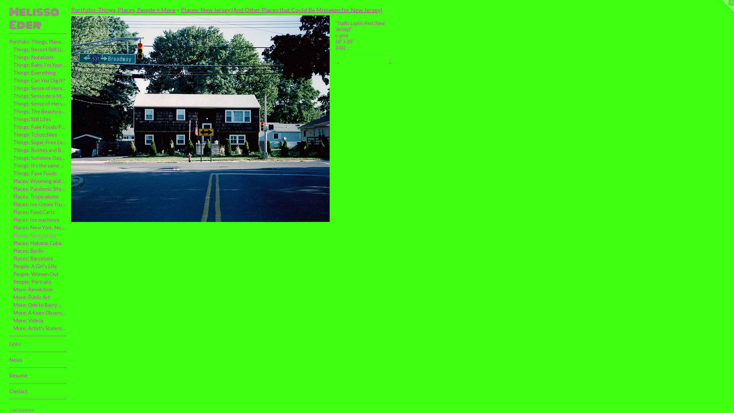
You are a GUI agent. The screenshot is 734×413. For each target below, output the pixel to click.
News (15, 359)
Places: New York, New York (40, 227)
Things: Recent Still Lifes (40, 49)
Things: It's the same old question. (40, 165)
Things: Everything (34, 72)
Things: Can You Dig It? (39, 80)
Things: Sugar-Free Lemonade (40, 142)
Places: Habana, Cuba (37, 243)
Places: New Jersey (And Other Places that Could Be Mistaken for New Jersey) (281, 9)
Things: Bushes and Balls (40, 150)
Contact (18, 391)
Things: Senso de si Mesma (40, 96)
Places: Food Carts (34, 212)
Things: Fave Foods (35, 173)
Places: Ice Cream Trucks (40, 204)
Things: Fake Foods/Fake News (40, 127)
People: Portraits (32, 281)
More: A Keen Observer (40, 312)
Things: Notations (33, 57)
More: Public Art (31, 297)
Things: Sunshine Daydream (40, 158)
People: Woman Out (35, 274)
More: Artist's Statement (40, 328)
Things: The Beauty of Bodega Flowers (40, 111)
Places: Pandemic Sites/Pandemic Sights (40, 189)
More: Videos (28, 320)
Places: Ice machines (36, 220)
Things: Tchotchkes (35, 134)
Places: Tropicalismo (36, 196)
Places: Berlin (28, 251)
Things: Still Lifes (32, 119)
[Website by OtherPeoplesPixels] (722, 11)
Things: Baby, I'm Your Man (40, 65)
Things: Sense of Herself (40, 88)
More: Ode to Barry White (40, 305)
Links (15, 344)
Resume (18, 375)
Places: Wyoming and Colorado (40, 181)
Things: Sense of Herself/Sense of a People (40, 103)
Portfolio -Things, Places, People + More (38, 41)
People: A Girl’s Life (35, 266)
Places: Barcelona (33, 258)
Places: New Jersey (35, 235)
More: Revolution (33, 289)
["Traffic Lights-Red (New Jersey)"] (200, 118)
